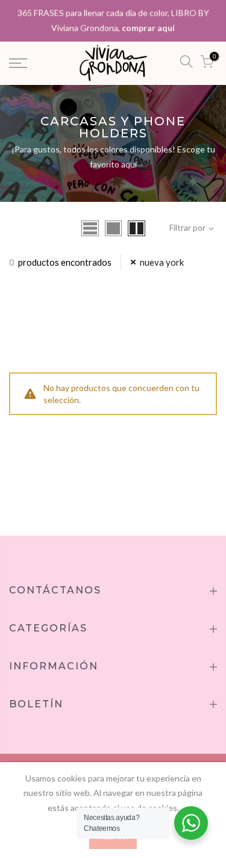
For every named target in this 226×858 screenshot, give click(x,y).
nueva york (162, 262)
